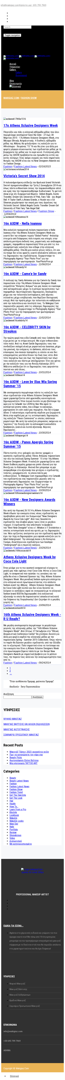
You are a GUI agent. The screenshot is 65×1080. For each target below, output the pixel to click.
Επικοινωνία (16, 83)
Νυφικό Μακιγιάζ (17, 983)
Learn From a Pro (18, 809)
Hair (11, 800)
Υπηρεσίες (15, 66)
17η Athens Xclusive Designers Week (30, 125)
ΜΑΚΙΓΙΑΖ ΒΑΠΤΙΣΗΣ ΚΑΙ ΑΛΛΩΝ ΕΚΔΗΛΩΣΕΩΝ (26, 724)
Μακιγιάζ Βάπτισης (18, 989)
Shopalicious (15, 835)
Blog (12, 80)
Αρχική (13, 64)
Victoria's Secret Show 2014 (24, 176)
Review (13, 832)
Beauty (13, 777)
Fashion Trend (16, 792)
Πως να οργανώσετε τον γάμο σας (26, 754)
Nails (12, 826)
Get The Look (16, 798)
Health (13, 803)
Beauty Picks (16, 757)
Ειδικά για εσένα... (13, 925)
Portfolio (14, 829)
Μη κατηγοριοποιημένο (21, 843)
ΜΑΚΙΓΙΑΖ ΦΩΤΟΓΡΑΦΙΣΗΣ (16, 729)
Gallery (13, 69)
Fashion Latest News (25, 166)
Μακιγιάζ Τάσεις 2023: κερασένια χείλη (29, 751)
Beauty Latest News (19, 780)
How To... (14, 806)
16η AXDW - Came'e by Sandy (25, 274)
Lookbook (14, 815)
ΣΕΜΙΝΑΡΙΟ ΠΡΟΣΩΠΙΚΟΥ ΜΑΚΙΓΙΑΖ (21, 734)
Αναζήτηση (8, 694)
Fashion (7, 166)
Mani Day (14, 823)
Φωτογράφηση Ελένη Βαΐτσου (24, 760)
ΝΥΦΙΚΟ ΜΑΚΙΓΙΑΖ (12, 718)
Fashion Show (46, 211)
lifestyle (13, 812)
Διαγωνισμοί (16, 841)
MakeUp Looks (17, 821)
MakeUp (13, 818)
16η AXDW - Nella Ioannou (22, 223)
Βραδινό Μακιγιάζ (18, 1000)
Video (12, 838)
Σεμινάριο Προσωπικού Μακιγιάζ (25, 1006)
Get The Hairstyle (18, 795)
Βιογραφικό (21, 75)
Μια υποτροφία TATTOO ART (23, 763)
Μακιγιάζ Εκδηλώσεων (20, 994)
